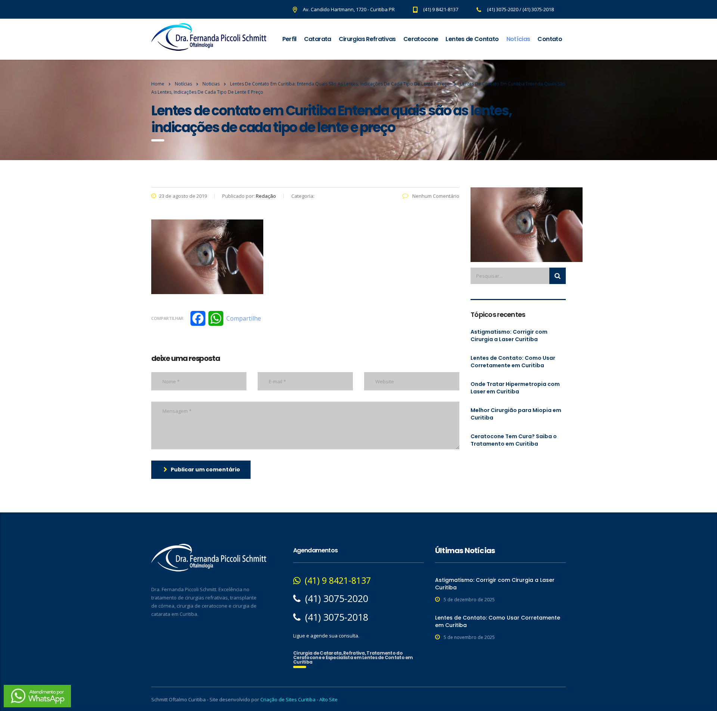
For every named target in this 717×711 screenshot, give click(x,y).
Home (157, 84)
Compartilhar (167, 318)
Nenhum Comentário (435, 196)
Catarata (317, 39)
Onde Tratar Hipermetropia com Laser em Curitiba (515, 387)
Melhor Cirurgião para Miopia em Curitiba (516, 413)
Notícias (518, 39)
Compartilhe (243, 318)
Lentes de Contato (472, 39)
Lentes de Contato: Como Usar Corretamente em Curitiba (513, 361)
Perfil (289, 39)
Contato (549, 39)
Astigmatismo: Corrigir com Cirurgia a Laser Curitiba (509, 335)
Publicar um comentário (205, 469)
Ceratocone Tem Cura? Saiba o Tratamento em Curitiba (514, 440)
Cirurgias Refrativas (367, 39)
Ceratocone (420, 39)
